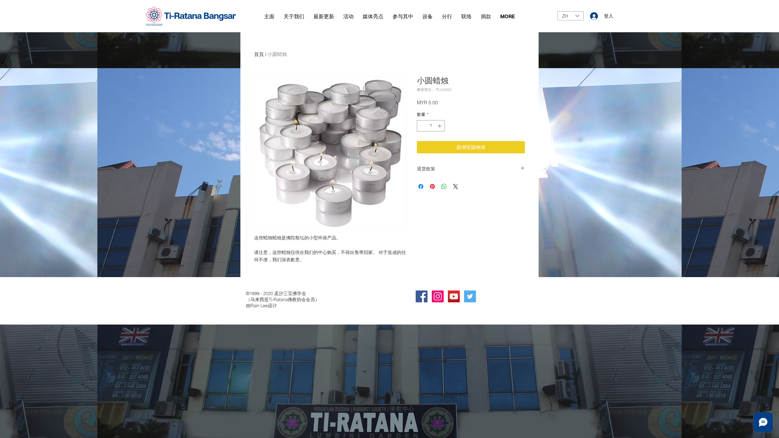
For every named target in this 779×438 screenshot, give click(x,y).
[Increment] (440, 125)
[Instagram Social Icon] (438, 296)
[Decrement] (421, 125)
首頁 (259, 54)
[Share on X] (455, 186)
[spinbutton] (430, 125)
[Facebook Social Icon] (422, 296)
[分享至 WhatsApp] (444, 186)
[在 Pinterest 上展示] (432, 186)
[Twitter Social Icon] (470, 296)
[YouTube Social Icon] (454, 296)
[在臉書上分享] (420, 186)
